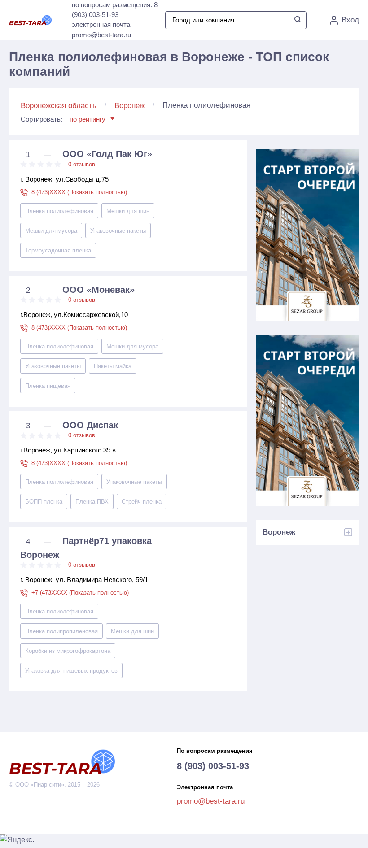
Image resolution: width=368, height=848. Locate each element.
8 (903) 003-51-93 (213, 766)
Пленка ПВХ (92, 501)
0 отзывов (81, 164)
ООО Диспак (90, 425)
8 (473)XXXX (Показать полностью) (79, 192)
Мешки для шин (127, 211)
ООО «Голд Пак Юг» (107, 154)
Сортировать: (63, 119)
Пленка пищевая (47, 386)
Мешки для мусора (51, 230)
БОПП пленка (43, 501)
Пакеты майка (112, 366)
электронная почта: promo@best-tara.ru (102, 30)
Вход (350, 20)
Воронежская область (58, 105)
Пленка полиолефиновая (59, 211)
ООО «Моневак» (98, 290)
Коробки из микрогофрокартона (67, 651)
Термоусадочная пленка (58, 250)
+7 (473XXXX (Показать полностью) (80, 592)
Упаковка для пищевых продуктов (71, 670)
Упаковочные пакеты (118, 230)
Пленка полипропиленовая (61, 631)
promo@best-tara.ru (211, 801)
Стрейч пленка (142, 501)
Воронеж (129, 105)
